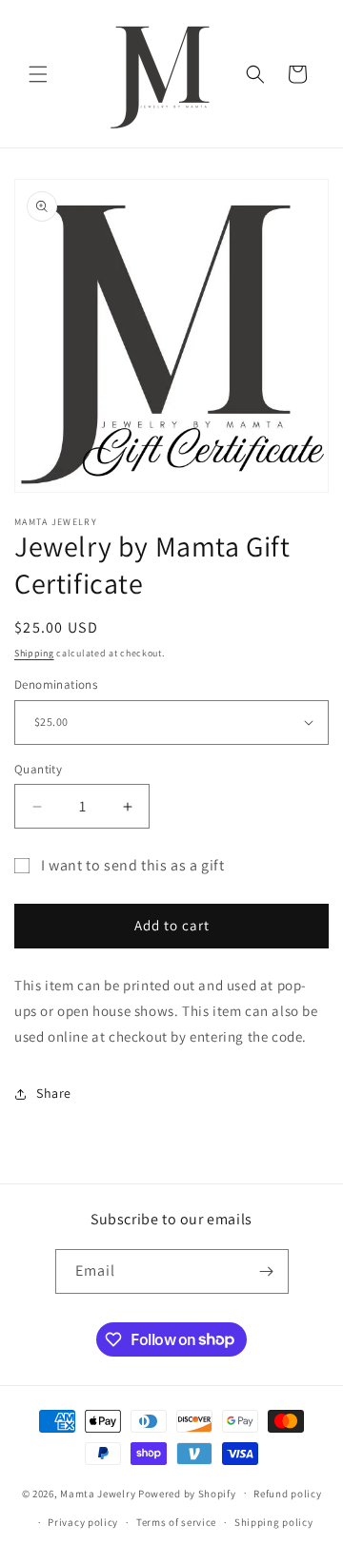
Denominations (55, 684)
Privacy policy (83, 1522)
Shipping (34, 653)
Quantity (38, 769)
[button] (38, 74)
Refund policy (287, 1493)
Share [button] (53, 1093)
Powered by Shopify (187, 1492)
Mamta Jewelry (97, 1492)
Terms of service (176, 1522)
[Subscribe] (267, 1271)
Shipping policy (273, 1522)
